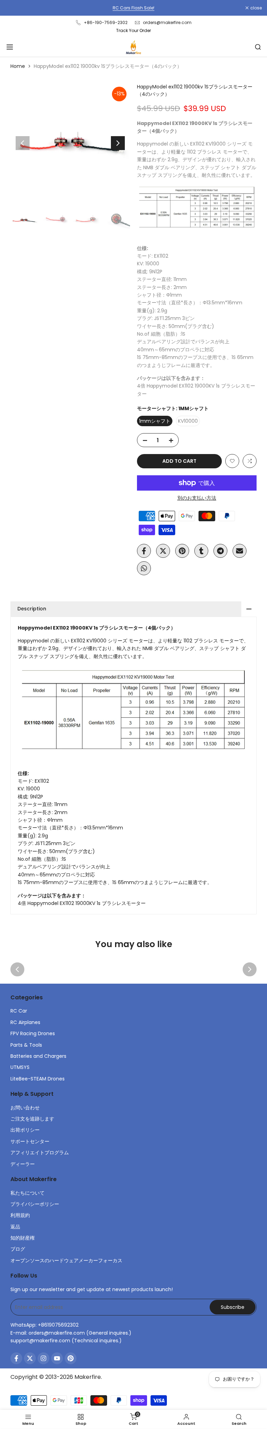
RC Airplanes (25, 1022)
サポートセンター (29, 1141)
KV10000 (188, 420)
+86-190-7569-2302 (106, 22)
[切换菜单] (10, 47)
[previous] (23, 143)
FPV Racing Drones (32, 1033)
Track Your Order (133, 30)
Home (17, 66)
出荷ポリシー (25, 1129)
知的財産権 (22, 1237)
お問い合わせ (25, 1107)
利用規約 (20, 1215)
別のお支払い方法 (196, 497)
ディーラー (22, 1164)
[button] (232, 461)
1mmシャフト (154, 420)
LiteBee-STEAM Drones (37, 1078)
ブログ (17, 1249)
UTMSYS (20, 1067)
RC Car (18, 1010)
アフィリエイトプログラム (39, 1152)
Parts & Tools (26, 1044)
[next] (118, 143)
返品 (15, 1226)
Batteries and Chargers (38, 1056)
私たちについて (27, 1192)
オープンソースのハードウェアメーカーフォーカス (66, 1260)
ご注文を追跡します (32, 1118)
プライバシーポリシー (34, 1204)
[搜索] (258, 47)
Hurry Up (186, 8)
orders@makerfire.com (167, 22)
